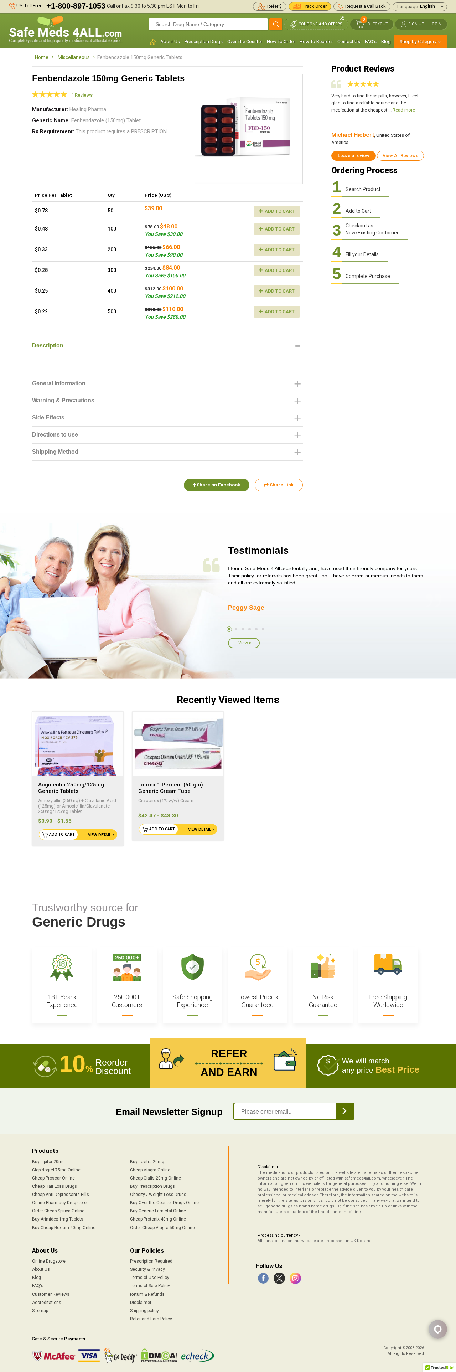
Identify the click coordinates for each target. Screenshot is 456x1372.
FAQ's (371, 41)
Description (47, 345)
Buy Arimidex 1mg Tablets (57, 1219)
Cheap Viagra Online (150, 1169)
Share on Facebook (218, 485)
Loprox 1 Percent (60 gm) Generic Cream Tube (170, 788)
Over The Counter (244, 41)
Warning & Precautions (63, 400)
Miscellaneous (74, 57)
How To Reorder (316, 41)
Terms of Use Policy (149, 1277)
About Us (170, 41)
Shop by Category (418, 41)
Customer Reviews (50, 1294)
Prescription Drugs (204, 41)
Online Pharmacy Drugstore (59, 1202)
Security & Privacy (147, 1269)
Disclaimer (140, 1302)
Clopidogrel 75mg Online (56, 1169)
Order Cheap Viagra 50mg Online (162, 1227)
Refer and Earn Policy (151, 1318)
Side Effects (48, 417)
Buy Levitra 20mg (147, 1161)
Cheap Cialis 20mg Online (155, 1178)
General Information (59, 383)
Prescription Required (151, 1261)
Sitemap (40, 1310)
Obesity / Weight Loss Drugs (158, 1194)
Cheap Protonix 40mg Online (158, 1219)
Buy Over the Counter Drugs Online (164, 1202)
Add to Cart (279, 211)
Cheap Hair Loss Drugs (54, 1186)
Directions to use (55, 435)
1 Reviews (82, 95)
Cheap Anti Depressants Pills (60, 1194)
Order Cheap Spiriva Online (58, 1210)
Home (41, 57)
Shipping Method (55, 452)
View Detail (99, 834)
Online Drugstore (49, 1261)
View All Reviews (400, 155)
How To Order (281, 41)
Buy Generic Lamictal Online (158, 1210)
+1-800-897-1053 (75, 5)
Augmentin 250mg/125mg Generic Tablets (71, 788)
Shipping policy (144, 1310)
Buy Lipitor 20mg (48, 1161)
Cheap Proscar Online (53, 1178)
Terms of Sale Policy (150, 1285)
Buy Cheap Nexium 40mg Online (63, 1227)
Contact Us (348, 41)
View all (246, 642)
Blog (386, 41)
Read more (404, 110)
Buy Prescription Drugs (152, 1186)
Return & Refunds (147, 1294)
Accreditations (46, 1302)
